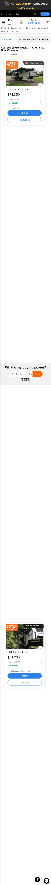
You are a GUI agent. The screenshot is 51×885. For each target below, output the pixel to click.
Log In (34, 14)
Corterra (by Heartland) (36, 28)
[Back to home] (10, 21)
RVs (17, 14)
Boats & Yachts (7, 14)
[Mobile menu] (3, 21)
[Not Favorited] (40, 101)
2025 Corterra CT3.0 (17, 652)
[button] (37, 879)
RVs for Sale (16, 28)
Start (37, 374)
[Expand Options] (40, 86)
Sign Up (45, 14)
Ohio (3, 31)
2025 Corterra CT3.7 (17, 89)
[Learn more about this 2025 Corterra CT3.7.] (25, 73)
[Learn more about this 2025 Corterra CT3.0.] (25, 636)
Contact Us (24, 120)
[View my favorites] (47, 22)
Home (3, 28)
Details (24, 113)
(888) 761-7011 (34, 23)
